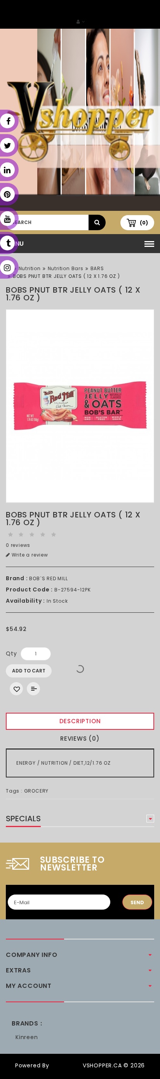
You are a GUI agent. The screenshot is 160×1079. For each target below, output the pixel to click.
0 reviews (18, 545)
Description (80, 721)
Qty (11, 653)
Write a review (29, 555)
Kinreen (27, 1037)
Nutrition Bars (65, 268)
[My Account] (81, 21)
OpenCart (66, 1065)
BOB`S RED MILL (48, 578)
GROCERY (36, 791)
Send (137, 902)
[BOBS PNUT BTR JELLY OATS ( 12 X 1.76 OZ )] (80, 406)
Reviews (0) (80, 738)
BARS (97, 268)
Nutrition (30, 268)
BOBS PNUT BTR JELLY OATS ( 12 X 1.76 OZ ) (66, 276)
